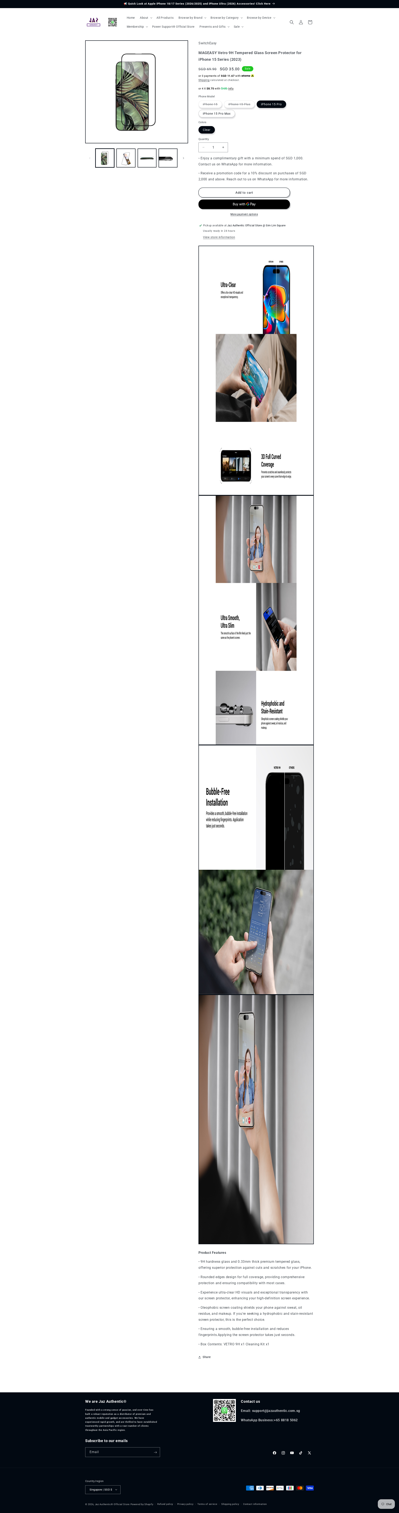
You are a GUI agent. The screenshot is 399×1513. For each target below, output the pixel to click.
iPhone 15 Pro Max (217, 113)
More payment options (244, 214)
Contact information (255, 1504)
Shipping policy (230, 1504)
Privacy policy (185, 1504)
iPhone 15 (212, 105)
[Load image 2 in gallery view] (125, 158)
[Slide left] (89, 158)
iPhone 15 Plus (241, 105)
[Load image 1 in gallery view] (104, 158)
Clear (207, 129)
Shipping (204, 80)
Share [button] (207, 1357)
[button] (145, 17)
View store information (219, 237)
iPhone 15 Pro (271, 104)
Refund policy (165, 1504)
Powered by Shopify (142, 1504)
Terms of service (207, 1504)
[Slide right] (183, 158)
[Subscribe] (155, 1452)
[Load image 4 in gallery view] (168, 158)
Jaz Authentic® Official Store (112, 1504)
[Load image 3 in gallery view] (147, 158)
